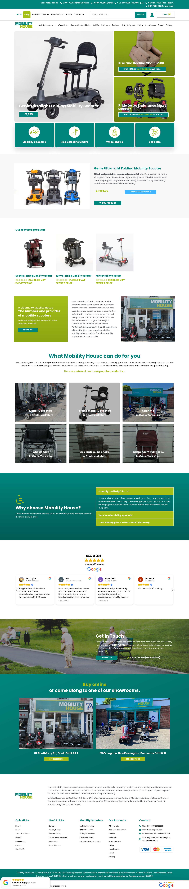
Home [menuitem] (19, 14)
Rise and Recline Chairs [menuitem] (80, 25)
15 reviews (99, 564)
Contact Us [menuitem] (79, 14)
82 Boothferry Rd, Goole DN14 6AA (56, 753)
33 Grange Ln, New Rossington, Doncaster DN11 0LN (133, 753)
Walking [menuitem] (169, 25)
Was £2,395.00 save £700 (143, 114)
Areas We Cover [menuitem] (39, 14)
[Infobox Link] (34, 135)
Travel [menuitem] (160, 25)
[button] (134, 491)
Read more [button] (23, 601)
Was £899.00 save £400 (142, 69)
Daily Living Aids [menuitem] (128, 25)
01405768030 (118, 645)
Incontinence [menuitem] (150, 25)
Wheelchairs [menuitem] (63, 25)
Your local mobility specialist (115, 515)
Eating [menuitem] (140, 25)
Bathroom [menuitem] (105, 25)
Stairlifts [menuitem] (96, 25)
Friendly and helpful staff (113, 491)
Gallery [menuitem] (69, 14)
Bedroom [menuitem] (116, 25)
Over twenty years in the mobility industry (124, 522)
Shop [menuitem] (26, 14)
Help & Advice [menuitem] (57, 14)
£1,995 (28, 114)
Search (140, 15)
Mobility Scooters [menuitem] (46, 25)
